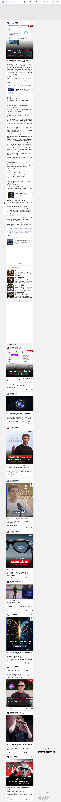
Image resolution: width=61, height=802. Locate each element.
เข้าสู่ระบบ (50, 1)
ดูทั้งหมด (20, 300)
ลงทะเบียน (57, 1)
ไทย (45, 800)
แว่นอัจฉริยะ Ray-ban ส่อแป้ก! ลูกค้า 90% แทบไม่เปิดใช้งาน (19, 788)
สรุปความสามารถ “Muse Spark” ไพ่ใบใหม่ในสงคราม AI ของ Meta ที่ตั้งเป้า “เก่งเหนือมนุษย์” (18, 466)
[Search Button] (5, 2)
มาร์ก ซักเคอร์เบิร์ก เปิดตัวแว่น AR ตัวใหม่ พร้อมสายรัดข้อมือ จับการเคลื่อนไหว (19, 601)
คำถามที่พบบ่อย (47, 796)
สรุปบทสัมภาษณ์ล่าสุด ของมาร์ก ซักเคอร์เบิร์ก (18, 518)
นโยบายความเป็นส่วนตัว (42, 798)
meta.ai (26, 180)
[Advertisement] (30, 11)
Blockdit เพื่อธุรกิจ (41, 800)
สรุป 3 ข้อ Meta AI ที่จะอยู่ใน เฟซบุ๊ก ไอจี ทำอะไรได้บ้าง (19, 379)
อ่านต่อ (13, 387)
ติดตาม (20, 22)
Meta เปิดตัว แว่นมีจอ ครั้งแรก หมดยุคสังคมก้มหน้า (19, 570)
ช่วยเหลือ (43, 796)
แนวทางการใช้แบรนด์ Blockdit (43, 799)
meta (9, 235)
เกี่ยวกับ (39, 796)
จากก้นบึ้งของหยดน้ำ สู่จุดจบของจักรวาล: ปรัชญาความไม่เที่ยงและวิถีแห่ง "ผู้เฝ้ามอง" (18, 413)
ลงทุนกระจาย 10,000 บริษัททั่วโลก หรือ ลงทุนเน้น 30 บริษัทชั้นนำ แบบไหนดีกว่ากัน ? (19, 653)
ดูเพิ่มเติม (13, 575)
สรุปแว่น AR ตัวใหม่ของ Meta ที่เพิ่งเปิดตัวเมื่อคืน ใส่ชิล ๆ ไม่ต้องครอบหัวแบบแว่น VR (19, 745)
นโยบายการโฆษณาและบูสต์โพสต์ (43, 797)
